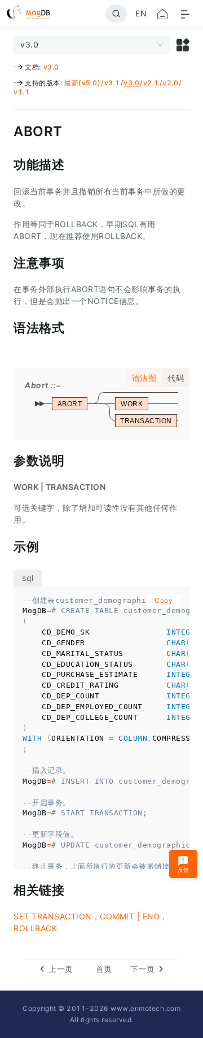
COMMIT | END (130, 916)
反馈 (183, 869)
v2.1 (151, 83)
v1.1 (21, 92)
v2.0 (170, 83)
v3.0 (51, 67)
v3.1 (112, 83)
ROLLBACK (35, 928)
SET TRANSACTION (53, 916)
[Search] (116, 14)
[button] (182, 44)
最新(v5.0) (82, 83)
